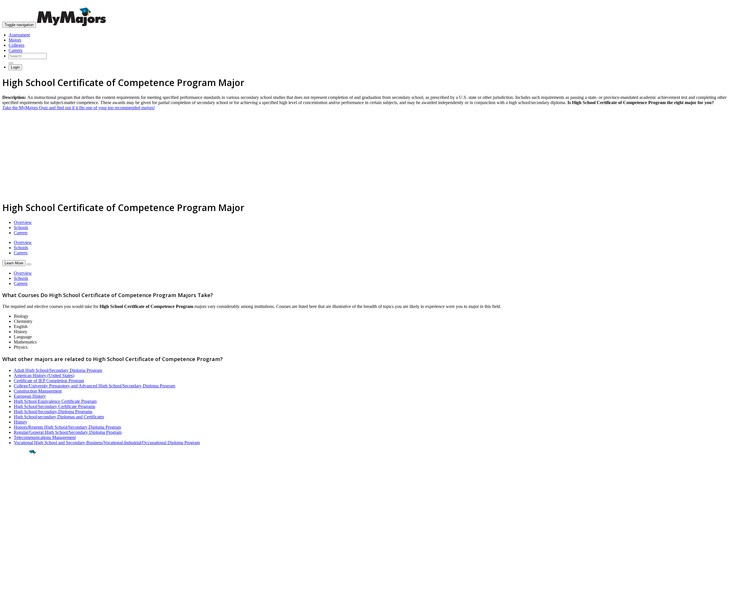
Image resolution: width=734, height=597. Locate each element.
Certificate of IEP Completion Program (49, 380)
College (17, 484)
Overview (23, 222)
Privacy (23, 589)
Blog (6, 555)
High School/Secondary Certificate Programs (54, 406)
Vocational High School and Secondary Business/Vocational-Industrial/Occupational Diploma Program (107, 442)
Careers (15, 50)
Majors (15, 40)
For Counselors (16, 534)
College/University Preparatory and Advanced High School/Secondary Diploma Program (94, 385)
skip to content (720, 4)
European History (30, 396)
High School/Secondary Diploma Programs (53, 411)
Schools (21, 227)
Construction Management (38, 391)
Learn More (14, 263)
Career (17, 497)
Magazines (12, 545)
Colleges (16, 45)
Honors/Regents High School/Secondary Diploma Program (67, 427)
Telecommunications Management (45, 437)
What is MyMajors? (20, 529)
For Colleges (14, 540)
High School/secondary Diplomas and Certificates (59, 416)
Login (15, 67)
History (20, 422)
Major (15, 472)
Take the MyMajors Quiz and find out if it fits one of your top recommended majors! (78, 107)
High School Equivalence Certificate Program (55, 401)
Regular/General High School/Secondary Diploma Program (68, 432)
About (9, 518)
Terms (7, 589)
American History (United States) (44, 375)
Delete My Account (20, 550)
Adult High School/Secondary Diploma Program (58, 370)
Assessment (19, 34)
